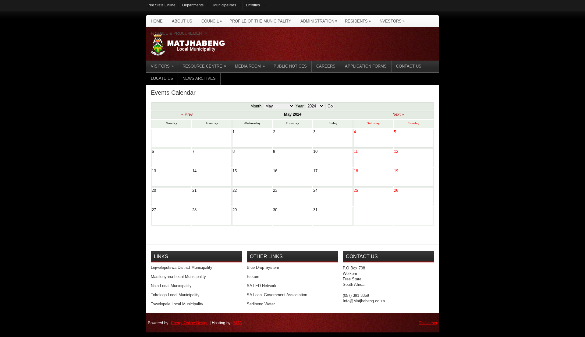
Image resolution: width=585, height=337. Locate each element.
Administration (318, 21)
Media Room (250, 66)
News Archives (199, 78)
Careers (325, 66)
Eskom (253, 276)
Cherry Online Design (189, 323)
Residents (358, 21)
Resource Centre (204, 66)
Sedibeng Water (261, 304)
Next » (398, 114)
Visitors (162, 66)
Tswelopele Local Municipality (177, 304)
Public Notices (290, 66)
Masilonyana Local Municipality (178, 276)
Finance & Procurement (179, 33)
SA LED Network (261, 285)
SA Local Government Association (277, 295)
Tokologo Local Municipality (175, 295)
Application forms (366, 66)
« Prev (187, 114)
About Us (182, 21)
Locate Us (162, 78)
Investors (391, 21)
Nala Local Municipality (171, 285)
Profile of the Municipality (260, 21)
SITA (237, 323)
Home (157, 21)
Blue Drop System (263, 267)
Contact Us (408, 66)
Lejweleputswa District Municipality (181, 267)
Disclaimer (428, 323)
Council (211, 21)
